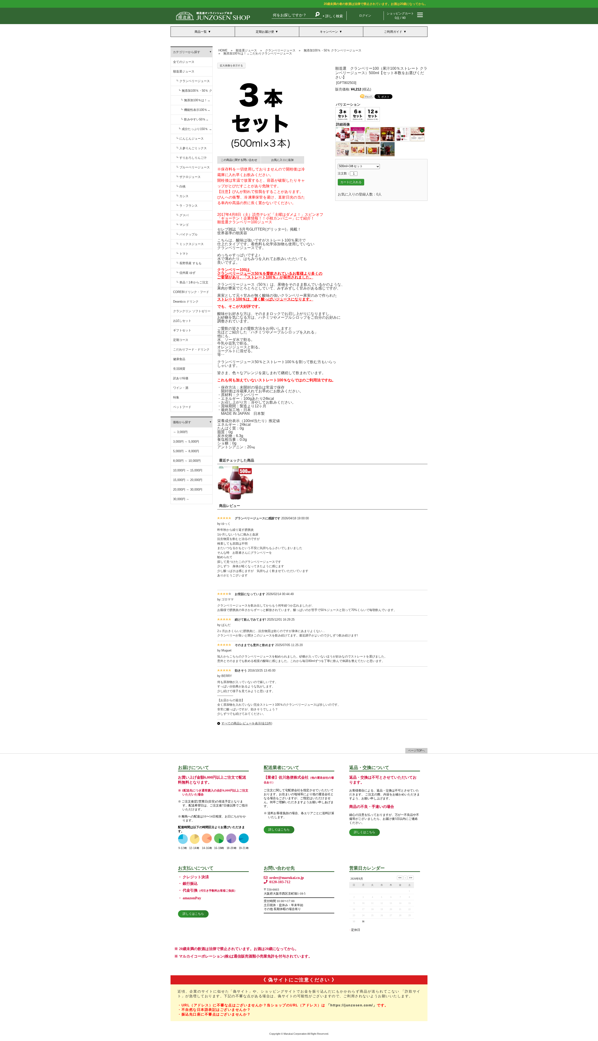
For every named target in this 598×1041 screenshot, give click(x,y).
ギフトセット (182, 330)
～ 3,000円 (180, 432)
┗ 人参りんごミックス (191, 148)
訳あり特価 (180, 378)
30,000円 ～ (181, 499)
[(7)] (343, 149)
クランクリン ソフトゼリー (191, 311)
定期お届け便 (265, 31)
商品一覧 (201, 31)
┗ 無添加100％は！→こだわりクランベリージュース (195, 101)
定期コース (180, 340)
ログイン (365, 15)
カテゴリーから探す (186, 52)
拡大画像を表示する (231, 65)
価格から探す (182, 422)
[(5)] (402, 134)
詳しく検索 (334, 16)
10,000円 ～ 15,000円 (187, 470)
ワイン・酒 (180, 388)
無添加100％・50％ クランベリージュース (332, 50)
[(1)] (343, 134)
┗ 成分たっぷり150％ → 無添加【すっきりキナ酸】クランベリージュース (195, 130)
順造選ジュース (183, 71)
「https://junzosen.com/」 (352, 1005)
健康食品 (179, 359)
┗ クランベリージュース (192, 81)
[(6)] (417, 134)
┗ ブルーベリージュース (192, 167)
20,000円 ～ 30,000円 (187, 489)
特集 (176, 397)
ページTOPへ (416, 750)
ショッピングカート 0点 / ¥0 (400, 16)
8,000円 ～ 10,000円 (187, 461)
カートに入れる (351, 182)
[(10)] (388, 149)
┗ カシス (182, 196)
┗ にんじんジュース (189, 138)
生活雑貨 (179, 368)
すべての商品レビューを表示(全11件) (246, 723)
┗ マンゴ (182, 225)
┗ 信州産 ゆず (185, 273)
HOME (223, 50)
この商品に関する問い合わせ (239, 160)
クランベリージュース (280, 50)
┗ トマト (182, 253)
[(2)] (358, 134)
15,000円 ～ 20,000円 (187, 480)
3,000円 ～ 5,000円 (186, 441)
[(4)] (388, 134)
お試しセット (182, 320)
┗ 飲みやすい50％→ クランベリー (194, 121)
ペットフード (182, 407)
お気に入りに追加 (282, 160)
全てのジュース (183, 62)
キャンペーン (329, 31)
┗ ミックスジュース (189, 244)
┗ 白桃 (180, 186)
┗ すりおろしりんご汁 (191, 157)
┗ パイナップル (186, 234)
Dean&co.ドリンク (186, 301)
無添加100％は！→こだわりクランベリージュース (257, 53)
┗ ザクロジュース (188, 177)
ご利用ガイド (393, 31)
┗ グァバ (182, 215)
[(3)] (373, 134)
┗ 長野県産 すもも (188, 263)
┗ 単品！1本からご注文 (191, 282)
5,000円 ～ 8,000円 (186, 451)
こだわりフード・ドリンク (191, 349)
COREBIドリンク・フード (191, 292)
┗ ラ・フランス (186, 205)
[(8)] (358, 149)
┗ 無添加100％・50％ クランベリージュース (195, 92)
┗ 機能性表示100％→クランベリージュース (195, 111)
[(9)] (373, 149)
